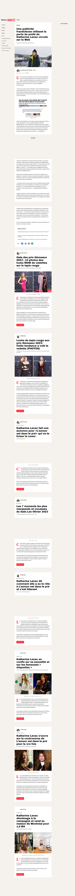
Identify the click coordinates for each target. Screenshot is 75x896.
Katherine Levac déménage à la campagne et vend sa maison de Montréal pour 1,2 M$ (32, 821)
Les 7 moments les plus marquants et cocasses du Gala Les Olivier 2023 (32, 509)
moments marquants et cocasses (32, 551)
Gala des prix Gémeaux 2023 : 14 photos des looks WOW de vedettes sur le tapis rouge (31, 261)
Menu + (18, 19)
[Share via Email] (29, 244)
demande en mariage (20, 888)
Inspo (3, 35)
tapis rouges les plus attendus (33, 386)
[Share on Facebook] (22, 243)
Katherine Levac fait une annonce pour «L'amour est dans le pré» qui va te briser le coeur (32, 432)
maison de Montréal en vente (36, 863)
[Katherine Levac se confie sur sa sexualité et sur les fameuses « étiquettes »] (33, 683)
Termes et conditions (5, 50)
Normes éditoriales (5, 45)
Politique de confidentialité (6, 48)
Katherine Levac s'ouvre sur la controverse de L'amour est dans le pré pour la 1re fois (32, 739)
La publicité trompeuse (28, 80)
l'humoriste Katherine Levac (26, 473)
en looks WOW (40, 297)
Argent (3, 33)
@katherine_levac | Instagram (20, 65)
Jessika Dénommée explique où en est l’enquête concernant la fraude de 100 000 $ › (33, 232)
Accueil (3, 24)
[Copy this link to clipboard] (32, 243)
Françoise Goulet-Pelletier (28, 70)
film (23, 317)
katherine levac (19, 656)
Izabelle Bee (23, 335)
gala (43, 299)
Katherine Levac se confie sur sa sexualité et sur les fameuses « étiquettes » (32, 663)
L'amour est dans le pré (42, 624)
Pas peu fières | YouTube (38, 696)
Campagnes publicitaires (6, 38)
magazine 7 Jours (37, 777)
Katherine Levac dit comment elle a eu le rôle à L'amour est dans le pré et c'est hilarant (33, 585)
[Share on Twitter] (25, 243)
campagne (38, 861)
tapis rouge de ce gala (23, 393)
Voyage (3, 27)
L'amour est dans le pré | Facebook (33, 772)
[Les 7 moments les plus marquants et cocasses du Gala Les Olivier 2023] (33, 528)
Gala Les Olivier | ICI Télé (33, 540)
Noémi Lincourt (23, 252)
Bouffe (3, 30)
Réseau (4, 20)
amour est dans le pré (20, 578)
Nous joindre (4, 40)
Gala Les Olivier (30, 543)
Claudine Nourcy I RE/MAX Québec (38, 855)
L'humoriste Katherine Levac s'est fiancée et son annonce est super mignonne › (32, 239)
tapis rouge (32, 320)
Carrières (3, 43)
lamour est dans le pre (20, 425)
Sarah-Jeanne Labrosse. (38, 403)
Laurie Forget (23, 500)
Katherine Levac (30, 699)
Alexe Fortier (23, 653)
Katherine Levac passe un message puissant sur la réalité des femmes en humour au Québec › (33, 236)
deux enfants (41, 704)
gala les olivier (18, 503)
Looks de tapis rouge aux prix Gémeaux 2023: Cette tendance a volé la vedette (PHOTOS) (32, 344)
